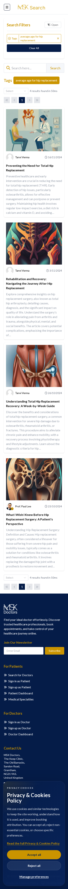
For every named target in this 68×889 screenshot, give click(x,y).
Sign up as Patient (19, 687)
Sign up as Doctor (19, 728)
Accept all (34, 854)
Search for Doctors (20, 675)
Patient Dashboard (20, 693)
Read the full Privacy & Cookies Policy (33, 843)
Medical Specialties (21, 699)
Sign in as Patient (19, 681)
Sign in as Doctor (19, 722)
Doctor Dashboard (20, 734)
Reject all (34, 865)
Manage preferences (34, 876)
